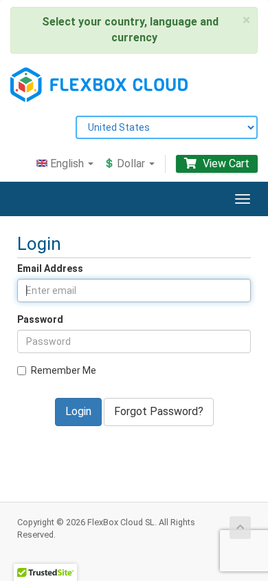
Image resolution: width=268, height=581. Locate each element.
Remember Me (63, 370)
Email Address (50, 268)
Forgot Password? (158, 411)
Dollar (131, 163)
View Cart (224, 163)
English (67, 163)
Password (40, 319)
